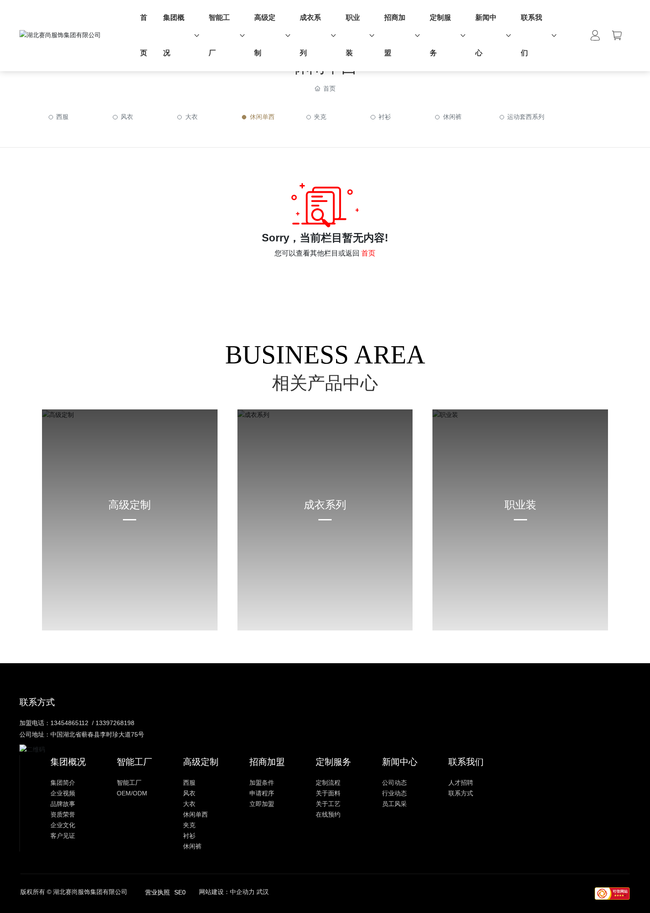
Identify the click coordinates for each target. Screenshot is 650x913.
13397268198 (115, 722)
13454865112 (69, 722)
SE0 (180, 892)
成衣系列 (325, 505)
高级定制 (129, 505)
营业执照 (157, 892)
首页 (368, 253)
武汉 (262, 891)
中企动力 (242, 891)
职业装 (520, 505)
